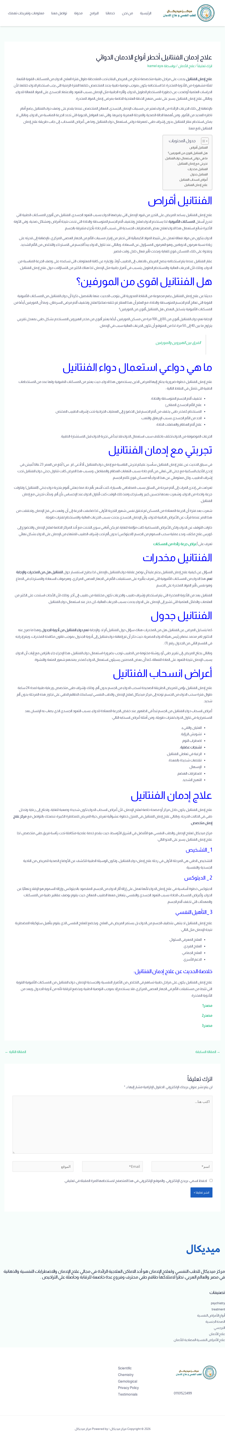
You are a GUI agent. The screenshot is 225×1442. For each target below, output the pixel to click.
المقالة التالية (15, 1052)
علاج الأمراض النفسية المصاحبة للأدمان (199, 1340)
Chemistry (126, 1375)
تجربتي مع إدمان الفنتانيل (193, 163)
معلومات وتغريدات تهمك (26, 13)
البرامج (94, 13)
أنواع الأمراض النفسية (211, 1315)
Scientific (125, 1368)
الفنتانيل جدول (199, 174)
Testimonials (128, 1394)
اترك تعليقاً (204, 66)
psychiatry (218, 1303)
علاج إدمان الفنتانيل (196, 185)
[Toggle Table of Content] (203, 141)
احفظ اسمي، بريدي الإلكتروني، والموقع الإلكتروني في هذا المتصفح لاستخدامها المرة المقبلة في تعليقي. (135, 1181)
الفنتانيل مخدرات (198, 169)
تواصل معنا (59, 13)
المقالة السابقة (207, 1052)
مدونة (78, 13)
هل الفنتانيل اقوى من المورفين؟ (188, 153)
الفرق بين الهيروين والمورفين (178, 342)
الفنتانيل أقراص (198, 147)
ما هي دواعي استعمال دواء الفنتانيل (186, 158)
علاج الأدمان (186, 66)
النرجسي (219, 1328)
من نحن (127, 13)
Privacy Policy (128, 1388)
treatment (218, 1309)
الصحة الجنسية (215, 1321)
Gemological (127, 1381)
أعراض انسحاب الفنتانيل (193, 179)
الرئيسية (145, 13)
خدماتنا (110, 13)
